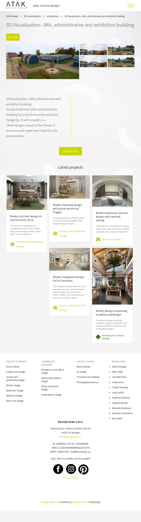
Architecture (53, 16)
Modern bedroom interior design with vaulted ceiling (112, 216)
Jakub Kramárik (120, 403)
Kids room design (15, 400)
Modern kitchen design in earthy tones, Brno (25, 218)
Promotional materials (88, 377)
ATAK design (12, 16)
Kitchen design (13, 385)
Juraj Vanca (118, 382)
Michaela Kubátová (121, 408)
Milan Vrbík (117, 371)
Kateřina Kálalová (121, 397)
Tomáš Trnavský (120, 387)
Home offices (12, 366)
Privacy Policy (70, 477)
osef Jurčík (118, 392)
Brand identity (84, 366)
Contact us (70, 151)
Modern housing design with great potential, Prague (67, 208)
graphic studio (80, 502)
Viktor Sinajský (119, 366)
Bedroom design (111, 239)
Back (15, 37)
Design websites (50, 502)
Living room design (15, 371)
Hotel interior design (51, 394)
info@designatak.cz (71, 436)
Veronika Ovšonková (122, 413)
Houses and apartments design (30, 244)
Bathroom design (15, 390)
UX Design (82, 371)
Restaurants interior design (113, 337)
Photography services (87, 382)
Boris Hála (117, 418)
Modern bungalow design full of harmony (68, 278)
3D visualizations (32, 16)
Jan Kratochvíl (119, 377)
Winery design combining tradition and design (111, 312)
